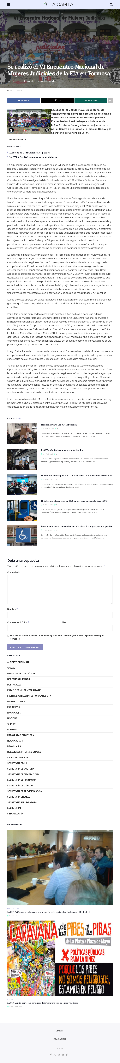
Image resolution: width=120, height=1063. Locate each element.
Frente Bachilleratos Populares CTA (29, 696)
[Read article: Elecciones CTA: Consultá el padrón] (22, 433)
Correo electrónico (18, 622)
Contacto (59, 1031)
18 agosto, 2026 (48, 428)
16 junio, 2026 (47, 505)
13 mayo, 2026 (47, 530)
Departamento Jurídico (21, 673)
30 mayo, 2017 (13, 81)
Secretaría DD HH (17, 763)
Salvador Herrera (17, 757)
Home (9, 91)
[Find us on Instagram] (59, 1055)
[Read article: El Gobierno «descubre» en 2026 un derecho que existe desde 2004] (22, 510)
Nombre (12, 609)
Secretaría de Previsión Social (25, 791)
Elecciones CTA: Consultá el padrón (29, 152)
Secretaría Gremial (18, 797)
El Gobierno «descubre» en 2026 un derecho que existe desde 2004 (74, 501)
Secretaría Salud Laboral (22, 802)
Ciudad (11, 668)
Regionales (14, 746)
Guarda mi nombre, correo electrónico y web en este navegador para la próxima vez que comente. (57, 637)
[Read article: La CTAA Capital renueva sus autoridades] (22, 459)
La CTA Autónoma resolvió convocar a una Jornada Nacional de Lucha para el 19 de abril (48, 912)
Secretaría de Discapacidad (23, 774)
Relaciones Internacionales (24, 752)
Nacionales (41, 81)
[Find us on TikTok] (67, 1055)
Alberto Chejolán (18, 662)
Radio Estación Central (21, 735)
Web (64, 622)
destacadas (29, 81)
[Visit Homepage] (60, 4)
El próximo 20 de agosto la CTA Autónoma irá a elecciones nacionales (76, 475)
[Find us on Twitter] (54, 1055)
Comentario (14, 572)
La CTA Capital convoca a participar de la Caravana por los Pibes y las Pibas (42, 1003)
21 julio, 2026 (47, 479)
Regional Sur (15, 741)
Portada (12, 729)
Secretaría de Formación (21, 780)
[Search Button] (111, 4)
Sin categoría (15, 814)
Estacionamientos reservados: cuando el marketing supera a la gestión (77, 526)
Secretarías (14, 808)
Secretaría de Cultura (20, 769)
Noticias (52, 81)
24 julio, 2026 (47, 454)
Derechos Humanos (18, 679)
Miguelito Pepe (16, 701)
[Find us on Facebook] (51, 1055)
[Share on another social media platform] (110, 100)
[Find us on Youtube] (63, 1055)
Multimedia (13, 707)
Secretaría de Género (20, 786)
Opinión (11, 724)
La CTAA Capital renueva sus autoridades (33, 157)
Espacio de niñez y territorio (24, 690)
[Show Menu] (8, 4)
